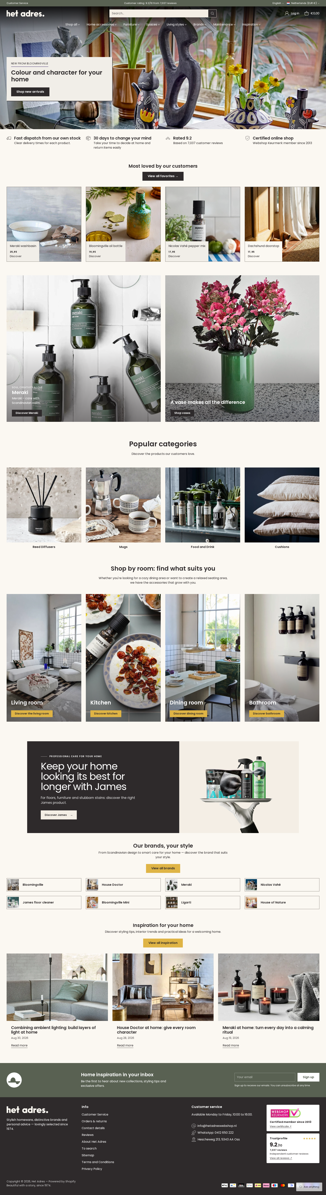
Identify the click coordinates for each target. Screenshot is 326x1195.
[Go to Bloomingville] (163, 67)
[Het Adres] (25, 13)
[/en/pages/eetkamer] (202, 658)
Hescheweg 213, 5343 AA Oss (219, 1139)
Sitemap (88, 1155)
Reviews (88, 1135)
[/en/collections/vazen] (242, 348)
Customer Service (95, 1114)
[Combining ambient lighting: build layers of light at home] (57, 987)
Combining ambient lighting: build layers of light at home (53, 1030)
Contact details (93, 1128)
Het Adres (38, 1181)
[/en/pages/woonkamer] (44, 658)
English (277, 3)
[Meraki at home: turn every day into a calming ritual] (268, 987)
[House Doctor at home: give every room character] (163, 987)
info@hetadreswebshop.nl (217, 1126)
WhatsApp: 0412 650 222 (216, 1132)
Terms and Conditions (98, 1162)
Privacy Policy (92, 1169)
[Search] (212, 13)
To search (89, 1148)
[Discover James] (239, 787)
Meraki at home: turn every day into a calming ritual (268, 1030)
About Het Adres (94, 1141)
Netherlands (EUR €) (304, 3)
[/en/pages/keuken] (123, 658)
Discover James (59, 815)
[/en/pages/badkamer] (282, 658)
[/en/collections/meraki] (84, 348)
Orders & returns (94, 1121)
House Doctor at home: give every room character (156, 1030)
